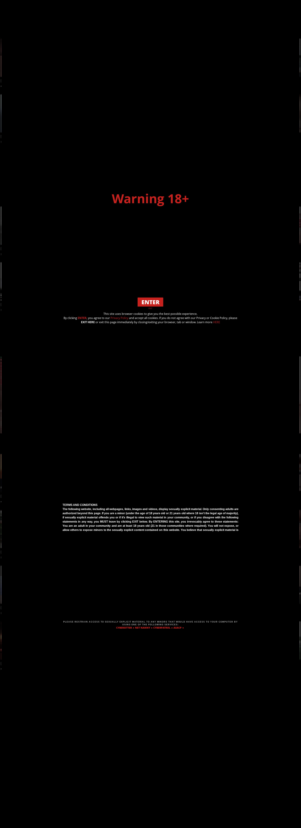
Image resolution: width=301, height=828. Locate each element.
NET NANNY (142, 627)
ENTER (82, 318)
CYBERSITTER (124, 627)
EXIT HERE (88, 322)
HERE (216, 322)
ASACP (177, 627)
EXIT (150, 308)
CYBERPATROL (161, 627)
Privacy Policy (119, 318)
